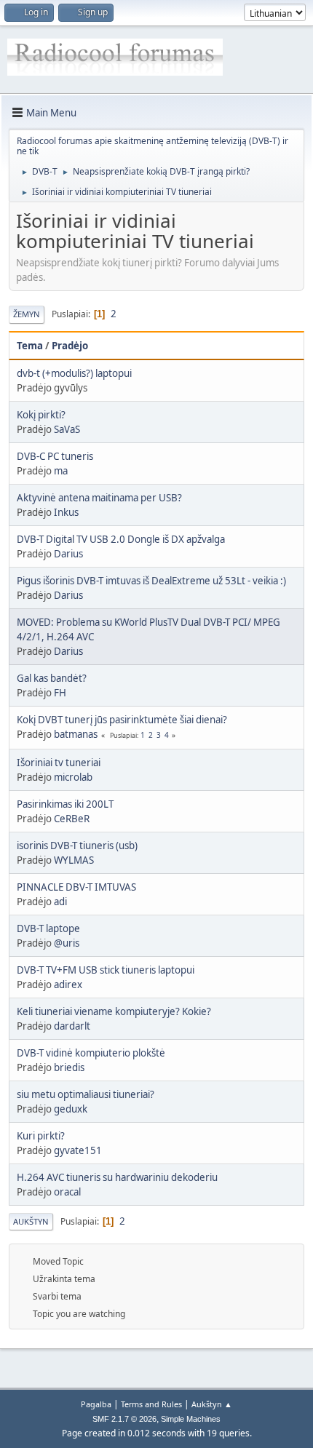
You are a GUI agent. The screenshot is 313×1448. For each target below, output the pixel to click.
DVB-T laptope (48, 928)
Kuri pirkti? (41, 1135)
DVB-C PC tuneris (55, 456)
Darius (68, 553)
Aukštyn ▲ (211, 1404)
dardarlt (72, 1026)
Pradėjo (70, 345)
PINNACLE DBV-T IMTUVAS (76, 887)
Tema (30, 345)
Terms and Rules (151, 1404)
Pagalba (96, 1404)
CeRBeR (72, 818)
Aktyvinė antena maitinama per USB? (99, 497)
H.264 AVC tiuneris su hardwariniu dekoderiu (117, 1177)
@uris (66, 943)
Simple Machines (191, 1419)
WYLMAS (74, 860)
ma (61, 470)
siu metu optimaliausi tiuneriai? (85, 1094)
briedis (69, 1067)
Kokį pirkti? (41, 414)
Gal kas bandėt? (52, 678)
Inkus (66, 512)
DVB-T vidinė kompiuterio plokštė (91, 1052)
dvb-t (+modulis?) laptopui (74, 373)
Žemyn (26, 314)
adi (60, 901)
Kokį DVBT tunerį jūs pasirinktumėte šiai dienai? (122, 719)
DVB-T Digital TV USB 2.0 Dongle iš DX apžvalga (121, 539)
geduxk (70, 1108)
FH (60, 692)
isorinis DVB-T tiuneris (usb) (77, 845)
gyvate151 (78, 1150)
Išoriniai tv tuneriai (58, 762)
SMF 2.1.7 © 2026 (124, 1419)
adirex (68, 984)
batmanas (76, 734)
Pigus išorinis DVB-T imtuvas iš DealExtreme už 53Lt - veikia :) (151, 580)
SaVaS (67, 429)
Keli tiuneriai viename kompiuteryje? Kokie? (114, 1011)
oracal (67, 1191)
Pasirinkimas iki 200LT (65, 804)
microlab (73, 777)
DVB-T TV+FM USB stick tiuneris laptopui (105, 969)
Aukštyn (31, 1221)
